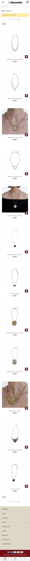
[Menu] (3, 2)
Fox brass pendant (15, 489)
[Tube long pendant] (15, 277)
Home (2, 6)
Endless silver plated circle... (15, 176)
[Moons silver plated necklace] (15, 434)
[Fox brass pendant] (15, 473)
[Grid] (3, 24)
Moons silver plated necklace (15, 450)
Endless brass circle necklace (15, 137)
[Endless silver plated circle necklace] (15, 160)
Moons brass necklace (15, 411)
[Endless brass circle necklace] (15, 121)
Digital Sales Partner (22, 554)
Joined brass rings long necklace (15, 59)
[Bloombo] (15, 2)
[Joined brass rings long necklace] (15, 43)
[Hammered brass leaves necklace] (15, 316)
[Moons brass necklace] (15, 394)
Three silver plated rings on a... (15, 254)
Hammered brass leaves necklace (15, 332)
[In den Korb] (26, 56)
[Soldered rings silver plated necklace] (15, 82)
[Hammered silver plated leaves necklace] (15, 355)
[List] (5, 24)
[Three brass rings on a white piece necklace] (15, 199)
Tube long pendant (15, 293)
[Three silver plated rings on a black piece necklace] (15, 238)
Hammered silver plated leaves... (15, 371)
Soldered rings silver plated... (15, 98)
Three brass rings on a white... (15, 215)
